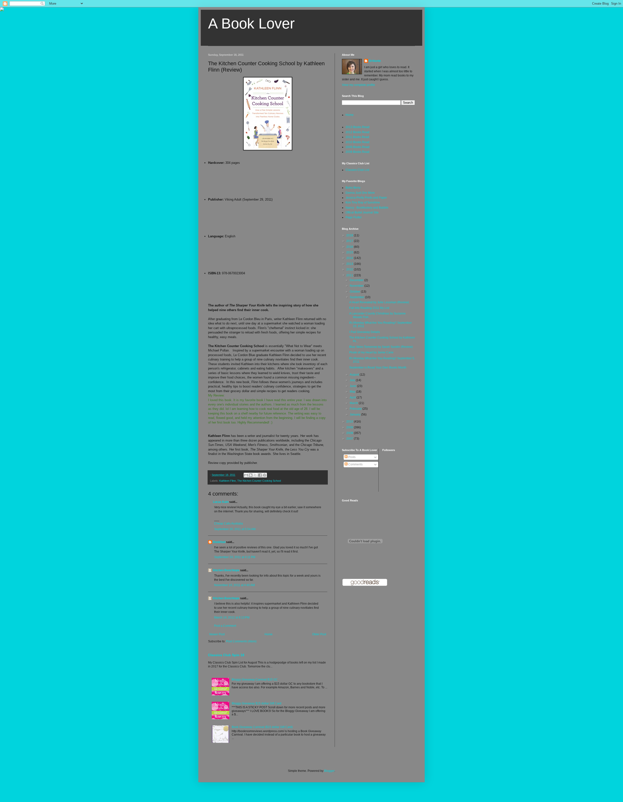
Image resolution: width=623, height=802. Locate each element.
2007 (350, 438)
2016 (350, 247)
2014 (350, 258)
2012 (350, 269)
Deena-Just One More (360, 192)
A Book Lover (251, 23)
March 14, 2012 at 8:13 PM (231, 617)
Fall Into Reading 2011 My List (369, 308)
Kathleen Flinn (227, 480)
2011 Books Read (357, 137)
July (353, 380)
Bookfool (219, 542)
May (353, 391)
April (353, 397)
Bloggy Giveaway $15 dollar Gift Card (256, 703)
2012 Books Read (357, 132)
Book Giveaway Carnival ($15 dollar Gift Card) (262, 727)
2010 (350, 421)
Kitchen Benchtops (226, 570)
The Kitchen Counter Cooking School (259, 480)
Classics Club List (357, 170)
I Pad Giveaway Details (364, 332)
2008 (350, 433)
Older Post (319, 634)
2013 (350, 264)
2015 (350, 252)
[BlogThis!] (250, 475)
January (355, 414)
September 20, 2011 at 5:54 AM (235, 529)
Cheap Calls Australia (228, 523)
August (355, 374)
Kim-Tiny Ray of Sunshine (363, 202)
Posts (352, 457)
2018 (350, 235)
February (356, 408)
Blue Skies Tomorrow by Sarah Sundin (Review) (381, 347)
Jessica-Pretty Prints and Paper (366, 197)
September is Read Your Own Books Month (377, 367)
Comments (355, 464)
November (357, 285)
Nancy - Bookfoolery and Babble (367, 207)
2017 (350, 241)
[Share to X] (255, 475)
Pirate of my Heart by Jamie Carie (371, 352)
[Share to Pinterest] (264, 475)
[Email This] (246, 475)
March (354, 403)
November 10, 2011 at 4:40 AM (234, 585)
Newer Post (217, 634)
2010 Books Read (357, 142)
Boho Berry (353, 187)
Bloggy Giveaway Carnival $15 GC (255, 679)
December (357, 280)
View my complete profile (358, 85)
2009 (350, 427)
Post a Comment (225, 625)
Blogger (329, 771)
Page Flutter (354, 217)
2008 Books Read (357, 152)
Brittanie (375, 61)
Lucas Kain (221, 502)
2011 (350, 275)
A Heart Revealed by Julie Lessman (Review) (379, 302)
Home (269, 634)
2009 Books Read (357, 147)
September (357, 297)
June (353, 386)
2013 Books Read (357, 127)
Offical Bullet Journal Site (362, 212)
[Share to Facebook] (259, 475)
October (355, 291)
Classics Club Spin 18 (226, 655)
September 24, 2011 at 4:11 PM (234, 557)
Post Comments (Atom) (241, 641)
